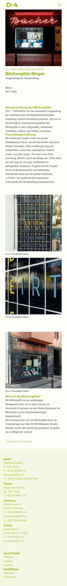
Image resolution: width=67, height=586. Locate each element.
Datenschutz (10, 576)
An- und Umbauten (18, 69)
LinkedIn (8, 561)
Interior (38, 69)
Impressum (9, 572)
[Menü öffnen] (59, 5)
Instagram (9, 556)
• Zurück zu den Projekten (18, 441)
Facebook (8, 565)
